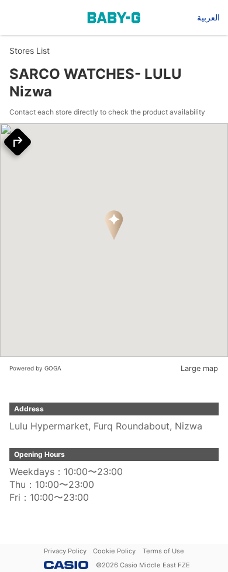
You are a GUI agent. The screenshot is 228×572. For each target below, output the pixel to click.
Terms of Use (163, 551)
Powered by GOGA (35, 368)
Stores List (29, 51)
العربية (208, 17)
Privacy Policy (65, 551)
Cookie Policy (114, 551)
